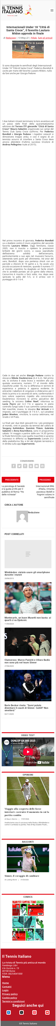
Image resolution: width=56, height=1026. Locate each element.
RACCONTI (28, 841)
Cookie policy (9, 997)
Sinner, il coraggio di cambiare (22, 876)
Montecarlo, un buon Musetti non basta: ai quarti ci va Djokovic (28, 619)
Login (5, 990)
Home (5, 982)
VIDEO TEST (28, 735)
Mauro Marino (11, 819)
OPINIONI (28, 774)
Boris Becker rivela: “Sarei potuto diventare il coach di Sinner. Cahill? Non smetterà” (26, 708)
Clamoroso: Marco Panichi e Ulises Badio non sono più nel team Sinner (27, 661)
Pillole (34, 37)
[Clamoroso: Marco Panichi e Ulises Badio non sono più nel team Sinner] (28, 642)
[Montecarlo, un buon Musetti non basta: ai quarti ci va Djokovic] (28, 598)
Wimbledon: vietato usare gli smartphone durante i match (27, 573)
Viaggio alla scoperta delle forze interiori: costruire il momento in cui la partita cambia (27, 812)
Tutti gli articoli (45, 37)
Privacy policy (10, 994)
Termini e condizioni (13, 1001)
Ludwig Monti (11, 880)
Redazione (11, 37)
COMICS (27, 897)
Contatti (6, 986)
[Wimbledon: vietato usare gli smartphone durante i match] (28, 554)
